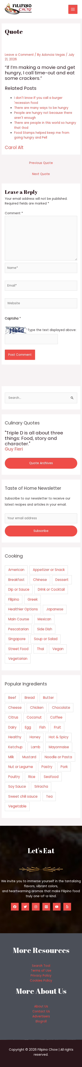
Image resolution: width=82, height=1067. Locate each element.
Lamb (35, 747)
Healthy (14, 737)
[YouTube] (57, 907)
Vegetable (17, 806)
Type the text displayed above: (52, 330)
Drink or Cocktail (51, 589)
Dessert (62, 579)
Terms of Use (41, 970)
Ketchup (15, 747)
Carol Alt (14, 147)
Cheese (15, 707)
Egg (28, 727)
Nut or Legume (20, 766)
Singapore (17, 638)
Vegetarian (17, 658)
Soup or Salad (45, 638)
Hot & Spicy (58, 737)
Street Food (18, 648)
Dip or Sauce (18, 589)
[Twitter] (25, 907)
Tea (49, 796)
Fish (42, 727)
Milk (11, 757)
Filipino (13, 599)
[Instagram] (36, 907)
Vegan (58, 648)
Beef (12, 697)
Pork (64, 766)
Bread (30, 697)
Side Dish (44, 629)
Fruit (57, 727)
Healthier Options (23, 609)
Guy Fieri (14, 449)
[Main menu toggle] (73, 9)
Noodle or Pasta (58, 757)
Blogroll (41, 1021)
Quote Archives (41, 463)
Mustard (29, 757)
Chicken (37, 707)
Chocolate (61, 707)
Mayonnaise (59, 747)
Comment (14, 213)
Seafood (51, 776)
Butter (48, 697)
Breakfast (16, 579)
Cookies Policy (41, 980)
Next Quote (41, 174)
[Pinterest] (46, 907)
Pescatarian (18, 629)
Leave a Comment (19, 55)
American (16, 569)
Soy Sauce (17, 786)
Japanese (54, 609)
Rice (31, 776)
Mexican (44, 619)
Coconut (34, 717)
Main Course (18, 619)
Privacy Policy (41, 975)
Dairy (12, 727)
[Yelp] (67, 907)
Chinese (40, 579)
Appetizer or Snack (49, 569)
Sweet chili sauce (23, 796)
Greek (33, 599)
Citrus (13, 717)
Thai (40, 648)
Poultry (14, 776)
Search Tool (41, 966)
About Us (41, 1006)
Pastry (46, 766)
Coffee (56, 717)
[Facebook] (15, 907)
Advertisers (41, 1016)
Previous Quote (41, 163)
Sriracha (41, 786)
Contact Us (41, 1011)
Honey (35, 737)
